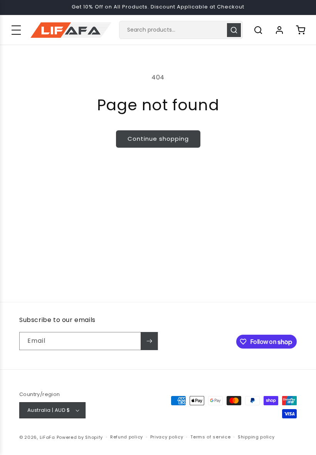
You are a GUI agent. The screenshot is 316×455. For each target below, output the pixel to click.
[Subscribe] (149, 341)
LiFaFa (47, 437)
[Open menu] (16, 30)
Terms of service (210, 437)
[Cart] (300, 30)
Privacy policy (166, 437)
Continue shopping (158, 139)
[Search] (234, 30)
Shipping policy (256, 437)
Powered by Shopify (80, 437)
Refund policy (126, 437)
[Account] (279, 30)
